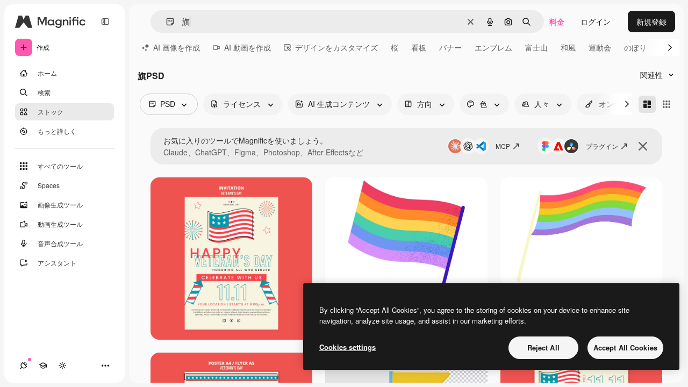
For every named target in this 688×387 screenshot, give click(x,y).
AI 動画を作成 (247, 47)
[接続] (23, 365)
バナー (450, 47)
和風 (568, 47)
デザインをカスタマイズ (336, 47)
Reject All (543, 347)
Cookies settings (347, 347)
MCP (503, 145)
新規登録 (651, 21)
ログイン (595, 21)
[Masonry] (647, 104)
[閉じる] (642, 146)
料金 (556, 21)
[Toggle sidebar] (105, 21)
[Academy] (43, 365)
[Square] (666, 104)
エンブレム (493, 47)
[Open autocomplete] (166, 22)
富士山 (536, 47)
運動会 (600, 47)
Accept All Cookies (625, 347)
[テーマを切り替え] (62, 365)
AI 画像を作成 (176, 47)
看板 (418, 47)
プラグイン (602, 145)
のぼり (635, 47)
